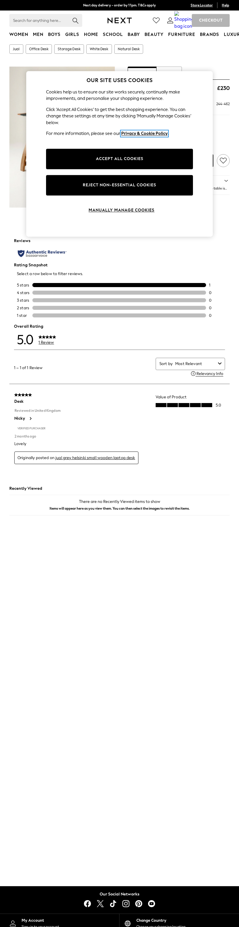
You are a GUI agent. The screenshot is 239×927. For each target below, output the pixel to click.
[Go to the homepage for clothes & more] (120, 20)
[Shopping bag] (184, 20)
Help (225, 5)
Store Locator (202, 5)
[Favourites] (156, 20)
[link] (170, 20)
